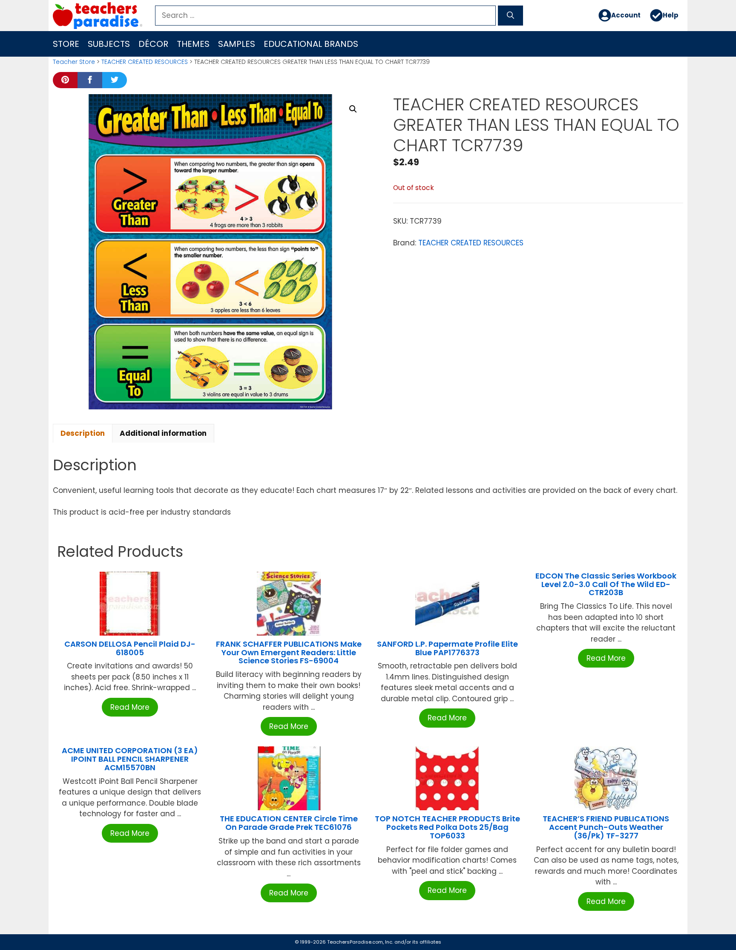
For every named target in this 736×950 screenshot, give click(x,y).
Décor (153, 44)
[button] (353, 109)
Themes (193, 44)
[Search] (510, 16)
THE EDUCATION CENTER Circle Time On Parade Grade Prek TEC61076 (289, 822)
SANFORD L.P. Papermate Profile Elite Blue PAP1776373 (447, 648)
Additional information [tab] (163, 433)
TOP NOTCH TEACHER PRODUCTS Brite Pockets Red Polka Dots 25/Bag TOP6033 (447, 827)
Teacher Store (74, 62)
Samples (236, 44)
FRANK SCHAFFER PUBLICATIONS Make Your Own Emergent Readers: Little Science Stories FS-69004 (289, 652)
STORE (66, 44)
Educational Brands (311, 44)
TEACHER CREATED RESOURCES (144, 62)
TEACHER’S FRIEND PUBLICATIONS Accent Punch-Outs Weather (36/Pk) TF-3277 (606, 827)
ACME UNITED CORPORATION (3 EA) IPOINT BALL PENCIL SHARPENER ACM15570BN (130, 759)
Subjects (109, 44)
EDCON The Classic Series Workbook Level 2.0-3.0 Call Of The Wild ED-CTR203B (605, 584)
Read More (130, 707)
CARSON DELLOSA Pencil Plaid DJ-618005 (130, 648)
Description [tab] (82, 433)
